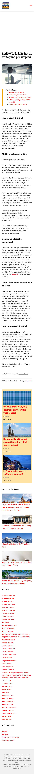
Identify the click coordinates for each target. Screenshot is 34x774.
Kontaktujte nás (23, 374)
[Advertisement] (17, 29)
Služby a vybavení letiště (17, 95)
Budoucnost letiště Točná (18, 104)
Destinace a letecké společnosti (20, 97)
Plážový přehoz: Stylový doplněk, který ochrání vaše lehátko (15, 409)
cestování (15, 274)
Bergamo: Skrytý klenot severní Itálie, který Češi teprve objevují (15, 442)
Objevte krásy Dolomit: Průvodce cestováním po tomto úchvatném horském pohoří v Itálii (16, 507)
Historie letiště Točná (16, 92)
